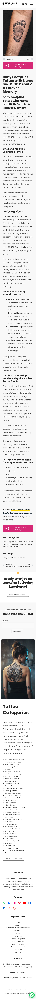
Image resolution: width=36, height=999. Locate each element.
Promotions (18, 936)
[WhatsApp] (23, 3)
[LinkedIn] (4, 908)
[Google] (14, 908)
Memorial (15, 558)
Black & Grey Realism (10, 542)
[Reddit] (9, 908)
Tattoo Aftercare (18, 941)
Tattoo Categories (18, 939)
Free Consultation (18, 944)
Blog (18, 933)
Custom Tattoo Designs (25, 542)
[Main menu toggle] (31, 3)
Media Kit (18, 952)
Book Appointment (18, 947)
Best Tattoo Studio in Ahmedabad (18, 928)
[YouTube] (24, 903)
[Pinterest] (19, 903)
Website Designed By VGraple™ (14, 993)
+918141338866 (21, 972)
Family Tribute (7, 558)
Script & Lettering (13, 546)
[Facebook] (9, 903)
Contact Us (18, 950)
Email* (5, 621)
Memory (22, 558)
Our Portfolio (18, 930)
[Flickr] (29, 903)
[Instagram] (26, 3)
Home (18, 922)
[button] (32, 995)
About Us (18, 925)
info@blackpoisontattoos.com (21, 978)
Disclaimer (28, 993)
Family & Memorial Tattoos (11, 544)
